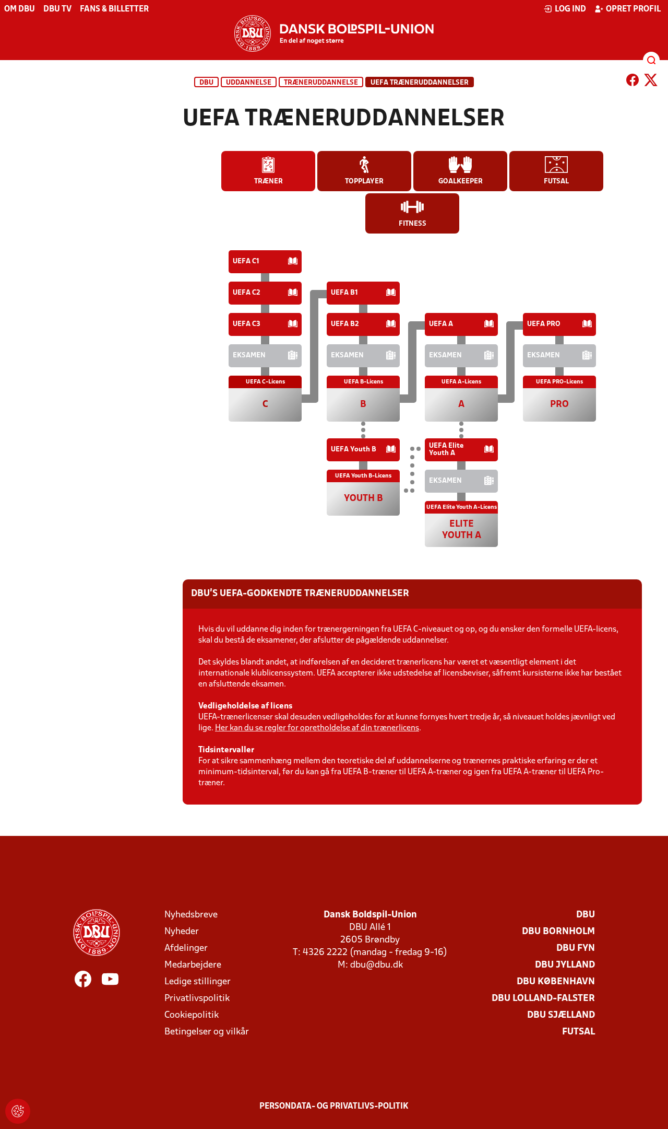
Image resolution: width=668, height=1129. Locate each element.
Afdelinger (186, 948)
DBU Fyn (575, 948)
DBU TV (57, 9)
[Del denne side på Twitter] (651, 82)
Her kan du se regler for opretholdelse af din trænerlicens (317, 728)
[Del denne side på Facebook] (632, 82)
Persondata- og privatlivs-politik (334, 1106)
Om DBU (19, 9)
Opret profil (633, 9)
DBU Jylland (565, 965)
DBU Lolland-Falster (543, 998)
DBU (206, 82)
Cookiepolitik (191, 1015)
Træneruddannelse (321, 82)
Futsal (578, 1032)
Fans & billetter (114, 9)
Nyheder (181, 931)
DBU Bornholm (558, 931)
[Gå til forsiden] (334, 33)
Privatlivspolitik (197, 998)
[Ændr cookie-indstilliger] (17, 1111)
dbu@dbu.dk (376, 965)
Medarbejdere (192, 965)
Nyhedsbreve (191, 915)
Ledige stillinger (197, 981)
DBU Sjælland (561, 1015)
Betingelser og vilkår (206, 1032)
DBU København (556, 981)
